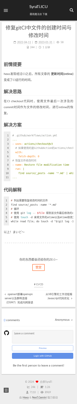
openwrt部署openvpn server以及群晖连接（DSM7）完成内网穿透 (19, 298)
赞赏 (38, 267)
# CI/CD (38, 284)
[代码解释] (70, 190)
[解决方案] (70, 125)
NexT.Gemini (39, 397)
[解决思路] (70, 92)
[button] (6, 10)
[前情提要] (70, 64)
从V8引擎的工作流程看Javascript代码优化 (59, 296)
